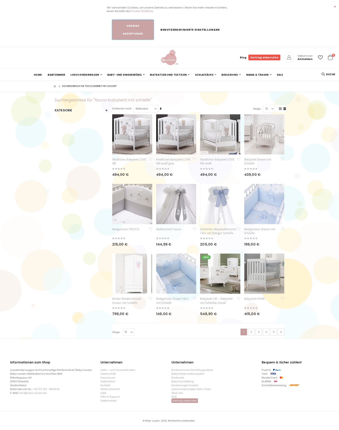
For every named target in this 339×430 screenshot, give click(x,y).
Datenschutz (108, 400)
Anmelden (305, 59)
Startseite (55, 86)
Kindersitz (177, 378)
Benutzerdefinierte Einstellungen (190, 29)
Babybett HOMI (254, 299)
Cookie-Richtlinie (142, 11)
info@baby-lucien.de (32, 393)
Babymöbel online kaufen (188, 374)
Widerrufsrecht (110, 389)
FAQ (174, 397)
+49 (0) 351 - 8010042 (46, 389)
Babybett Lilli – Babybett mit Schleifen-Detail (216, 300)
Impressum (107, 378)
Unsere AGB (108, 374)
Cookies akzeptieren (133, 29)
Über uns (177, 393)
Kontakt (105, 385)
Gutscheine (107, 381)
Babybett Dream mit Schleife (257, 161)
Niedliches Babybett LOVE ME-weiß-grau (173, 161)
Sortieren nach (122, 108)
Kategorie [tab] (63, 110)
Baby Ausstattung (182, 381)
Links (103, 393)
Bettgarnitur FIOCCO (125, 229)
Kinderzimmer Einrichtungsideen (192, 370)
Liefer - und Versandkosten (117, 370)
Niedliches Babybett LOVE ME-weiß (217, 161)
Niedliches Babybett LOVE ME (129, 161)
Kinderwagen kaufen (184, 385)
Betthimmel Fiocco (168, 229)
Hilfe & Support (109, 397)
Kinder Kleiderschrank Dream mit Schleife (126, 300)
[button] (320, 57)
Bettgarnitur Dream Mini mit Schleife (172, 300)
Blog (243, 57)
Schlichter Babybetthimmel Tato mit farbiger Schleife (218, 231)
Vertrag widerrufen (264, 57)
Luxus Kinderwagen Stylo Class (191, 389)
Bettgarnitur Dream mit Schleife (259, 231)
